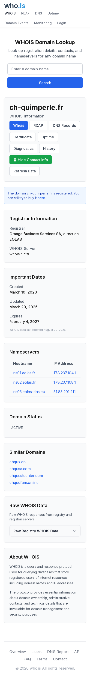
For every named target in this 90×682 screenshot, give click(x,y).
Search (45, 82)
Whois (18, 125)
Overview (17, 651)
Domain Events (17, 23)
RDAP (25, 13)
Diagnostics (23, 148)
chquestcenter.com (26, 475)
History (49, 148)
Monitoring (43, 23)
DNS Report (58, 651)
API (77, 651)
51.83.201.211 (65, 391)
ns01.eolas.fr (24, 373)
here (41, 198)
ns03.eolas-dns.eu (29, 391)
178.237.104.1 (65, 373)
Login (61, 23)
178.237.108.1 (65, 382)
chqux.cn (17, 461)
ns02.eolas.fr (24, 382)
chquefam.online (24, 482)
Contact (60, 659)
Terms (42, 659)
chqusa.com (20, 468)
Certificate (22, 137)
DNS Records (64, 125)
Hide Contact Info (33, 159)
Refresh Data (24, 171)
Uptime (53, 13)
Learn (36, 651)
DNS (38, 13)
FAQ (27, 659)
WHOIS (10, 13)
